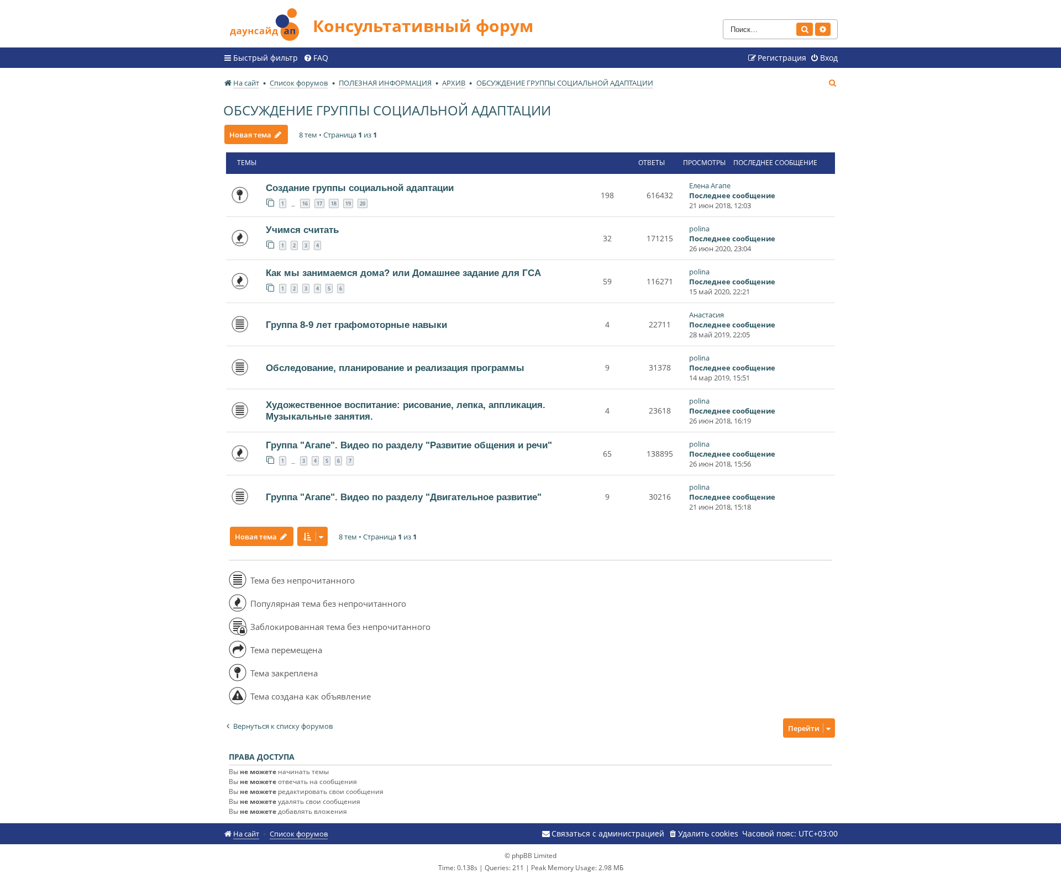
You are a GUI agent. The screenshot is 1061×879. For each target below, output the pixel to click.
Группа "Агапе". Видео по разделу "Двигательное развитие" (404, 496)
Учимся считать (302, 229)
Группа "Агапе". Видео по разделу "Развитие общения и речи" (409, 445)
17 (319, 203)
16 (305, 203)
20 (362, 203)
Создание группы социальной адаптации (360, 187)
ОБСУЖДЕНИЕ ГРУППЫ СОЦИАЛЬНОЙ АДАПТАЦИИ (387, 110)
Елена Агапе (710, 185)
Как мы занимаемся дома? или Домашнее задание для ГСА (403, 272)
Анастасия (706, 315)
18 (334, 203)
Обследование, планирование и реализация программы (395, 367)
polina (699, 229)
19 (348, 203)
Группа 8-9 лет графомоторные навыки (356, 324)
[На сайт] (268, 23)
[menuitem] (315, 58)
